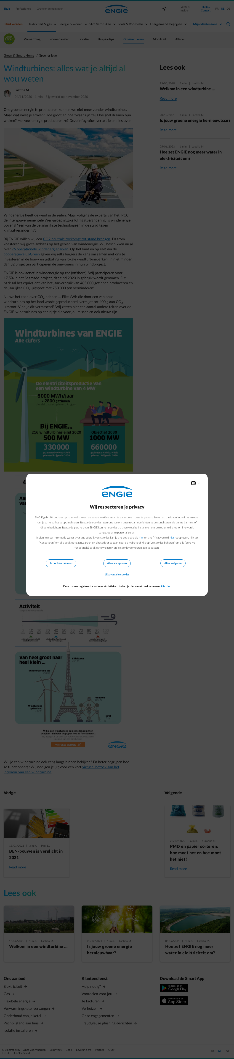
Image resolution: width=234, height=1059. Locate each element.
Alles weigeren (173, 563)
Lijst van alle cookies (117, 574)
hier (141, 537)
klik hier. (166, 586)
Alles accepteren (117, 563)
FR (193, 483)
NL (199, 483)
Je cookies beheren (61, 563)
